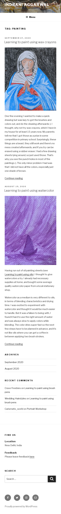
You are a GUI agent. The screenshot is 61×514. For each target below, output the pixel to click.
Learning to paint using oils (19, 274)
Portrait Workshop (36, 408)
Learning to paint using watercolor (29, 190)
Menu (32, 17)
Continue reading (14, 178)
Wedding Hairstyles (15, 398)
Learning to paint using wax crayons (30, 42)
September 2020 (14, 362)
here (32, 456)
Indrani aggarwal (27, 4)
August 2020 (12, 368)
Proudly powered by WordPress (21, 506)
